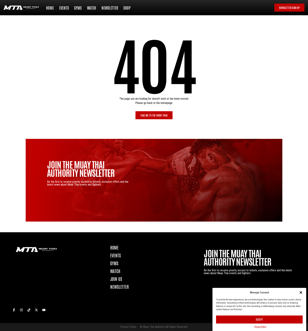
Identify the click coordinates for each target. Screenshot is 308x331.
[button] (301, 292)
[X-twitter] (36, 310)
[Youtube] (43, 310)
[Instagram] (21, 310)
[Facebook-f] (14, 310)
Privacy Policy (260, 326)
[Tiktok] (28, 310)
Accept (259, 319)
